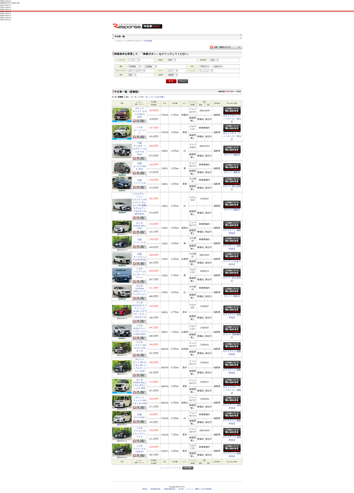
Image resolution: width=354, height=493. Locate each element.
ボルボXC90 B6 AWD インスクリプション (139, 290)
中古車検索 (148, 41)
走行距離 (160, 97)
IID (181, 487)
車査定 (144, 489)
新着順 (120, 97)
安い (132, 97)
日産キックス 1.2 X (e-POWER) (139, 257)
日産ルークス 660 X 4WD (139, 166)
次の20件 (187, 468)
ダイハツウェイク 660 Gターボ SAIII (139, 400)
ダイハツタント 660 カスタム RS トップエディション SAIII (139, 365)
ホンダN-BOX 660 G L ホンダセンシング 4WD (139, 384)
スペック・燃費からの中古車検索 (199, 489)
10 (179, 468)
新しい (148, 97)
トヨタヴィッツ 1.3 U (139, 130)
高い (136, 97)
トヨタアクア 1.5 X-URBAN (139, 449)
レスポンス (119, 41)
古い (152, 97)
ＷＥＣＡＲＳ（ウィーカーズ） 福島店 (232, 390)
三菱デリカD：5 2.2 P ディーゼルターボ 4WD (139, 149)
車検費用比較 (156, 489)
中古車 (181, 489)
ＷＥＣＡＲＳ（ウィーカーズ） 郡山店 (232, 119)
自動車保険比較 (169, 489)
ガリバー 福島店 (232, 155)
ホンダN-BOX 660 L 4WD (139, 225)
